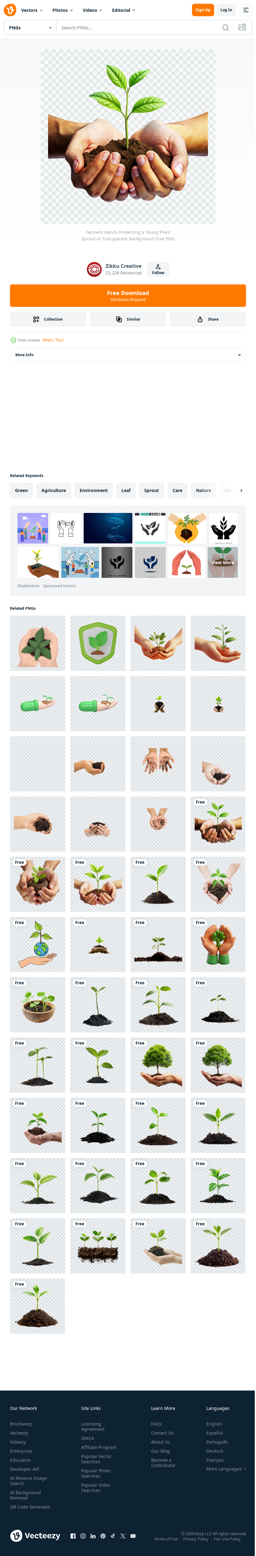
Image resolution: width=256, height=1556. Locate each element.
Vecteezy (19, 1433)
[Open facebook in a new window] (73, 1541)
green (21, 490)
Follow (158, 272)
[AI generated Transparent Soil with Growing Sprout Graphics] (37, 1185)
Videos (90, 10)
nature (203, 490)
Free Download (128, 295)
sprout (151, 490)
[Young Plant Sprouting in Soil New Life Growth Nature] (158, 944)
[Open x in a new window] (123, 1541)
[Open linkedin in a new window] (93, 1541)
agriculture (54, 490)
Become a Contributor (161, 1462)
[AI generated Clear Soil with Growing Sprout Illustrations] (218, 1185)
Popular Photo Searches (94, 1473)
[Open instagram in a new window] (83, 1541)
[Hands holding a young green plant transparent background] (158, 1065)
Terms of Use (167, 1543)
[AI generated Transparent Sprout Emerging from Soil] (98, 1245)
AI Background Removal (25, 1495)
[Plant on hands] (37, 643)
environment (94, 490)
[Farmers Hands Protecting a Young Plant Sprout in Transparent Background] (218, 824)
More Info (24, 354)
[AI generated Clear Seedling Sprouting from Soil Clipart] (37, 1065)
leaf (125, 490)
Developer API (24, 1469)
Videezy (18, 1442)
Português (212, 1442)
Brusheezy (21, 1424)
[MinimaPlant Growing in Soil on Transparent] (37, 1306)
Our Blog (158, 1451)
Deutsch (210, 1451)
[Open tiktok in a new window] (113, 1541)
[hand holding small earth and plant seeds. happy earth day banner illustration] (37, 944)
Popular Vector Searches (95, 1459)
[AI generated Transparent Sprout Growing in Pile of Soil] (98, 1125)
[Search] (225, 27)
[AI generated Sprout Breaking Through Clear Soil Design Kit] (98, 1185)
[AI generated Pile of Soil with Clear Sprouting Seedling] (158, 1004)
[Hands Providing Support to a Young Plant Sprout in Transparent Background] (37, 884)
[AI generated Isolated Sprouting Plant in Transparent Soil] (218, 1004)
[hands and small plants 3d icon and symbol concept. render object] (37, 703)
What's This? (53, 340)
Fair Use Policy (227, 1543)
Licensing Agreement (91, 1426)
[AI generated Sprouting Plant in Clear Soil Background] (98, 1065)
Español (210, 1433)
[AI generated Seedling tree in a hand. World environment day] (158, 703)
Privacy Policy (196, 1543)
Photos (60, 10)
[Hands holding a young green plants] (218, 1065)
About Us (158, 1442)
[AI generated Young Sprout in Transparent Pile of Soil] (37, 1245)
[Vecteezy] (10, 10)
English (209, 1424)
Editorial (121, 10)
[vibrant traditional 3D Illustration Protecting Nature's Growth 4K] (218, 944)
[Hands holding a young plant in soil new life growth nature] (37, 1125)
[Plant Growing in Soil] (218, 1245)
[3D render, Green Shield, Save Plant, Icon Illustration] (98, 643)
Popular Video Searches (94, 1487)
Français (210, 1460)
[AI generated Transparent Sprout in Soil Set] (158, 1125)
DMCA (86, 1438)
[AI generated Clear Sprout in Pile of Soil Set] (158, 1185)
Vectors (29, 10)
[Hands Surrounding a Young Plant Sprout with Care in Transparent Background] (98, 884)
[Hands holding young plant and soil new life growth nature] (218, 884)
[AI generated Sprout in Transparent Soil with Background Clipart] (218, 1125)
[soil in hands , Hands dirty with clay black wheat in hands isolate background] (98, 763)
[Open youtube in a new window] (132, 1541)
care (177, 490)
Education (20, 1460)
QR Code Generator (20, 1509)
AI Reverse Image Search (28, 1480)
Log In (226, 9)
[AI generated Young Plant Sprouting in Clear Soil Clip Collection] (98, 1004)
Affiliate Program (97, 1447)
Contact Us (160, 1433)
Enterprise (21, 1451)
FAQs (154, 1424)
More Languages (219, 1468)
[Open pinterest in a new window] (103, 1541)
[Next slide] (231, 490)
